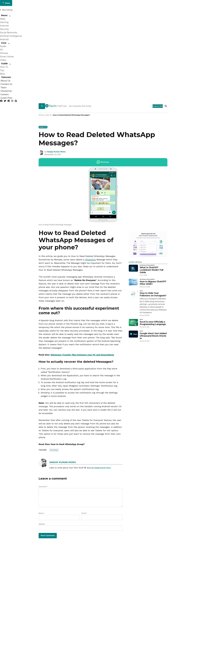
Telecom (6, 77)
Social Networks (8, 32)
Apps (2, 19)
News (4, 15)
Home (41, 115)
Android (4, 39)
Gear (3, 43)
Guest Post (6, 98)
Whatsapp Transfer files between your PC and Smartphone (82, 354)
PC (1, 49)
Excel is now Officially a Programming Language (153, 323)
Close (7, 3)
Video (3, 60)
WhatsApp (90, 259)
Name (41, 513)
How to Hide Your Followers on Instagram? (153, 294)
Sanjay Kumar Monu (56, 152)
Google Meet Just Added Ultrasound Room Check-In (153, 336)
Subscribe (158, 106)
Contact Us (6, 84)
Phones (4, 53)
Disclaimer (6, 91)
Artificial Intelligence (11, 36)
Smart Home (7, 56)
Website (42, 524)
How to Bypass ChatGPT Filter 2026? (153, 282)
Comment (43, 487)
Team (4, 87)
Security (4, 29)
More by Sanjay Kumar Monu (99, 468)
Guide (4, 63)
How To (4, 67)
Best (2, 73)
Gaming (4, 22)
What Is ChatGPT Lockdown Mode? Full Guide (151, 270)
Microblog (7, 9)
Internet (4, 25)
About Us (5, 80)
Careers (5, 94)
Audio (3, 46)
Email (84, 513)
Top (2, 70)
